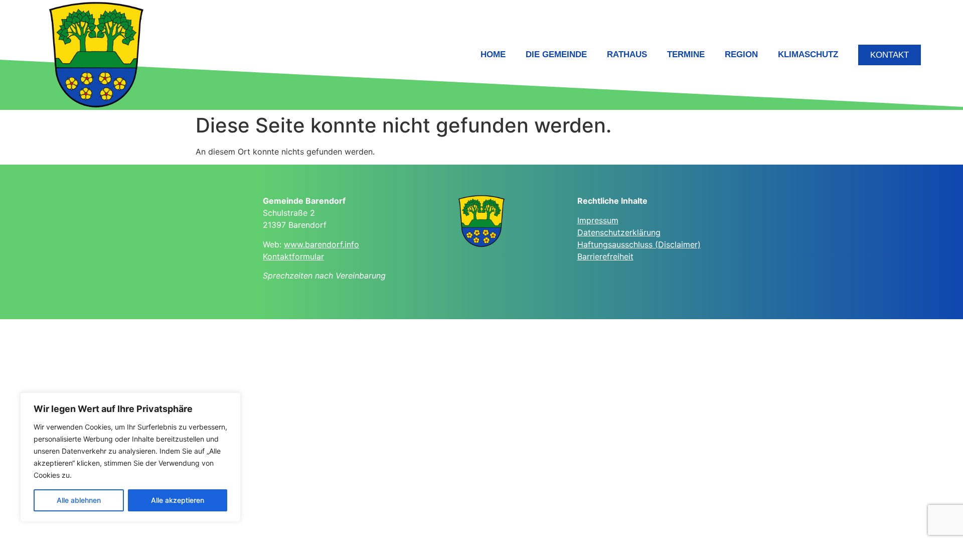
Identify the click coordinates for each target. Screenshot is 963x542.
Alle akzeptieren (177, 500)
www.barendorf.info (321, 244)
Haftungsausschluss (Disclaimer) (639, 244)
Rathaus (627, 54)
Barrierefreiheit (605, 256)
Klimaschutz (808, 54)
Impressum (597, 220)
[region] (130, 457)
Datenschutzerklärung (619, 232)
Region (741, 54)
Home (493, 54)
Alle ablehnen (79, 500)
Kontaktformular (293, 256)
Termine (686, 54)
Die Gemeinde (556, 54)
